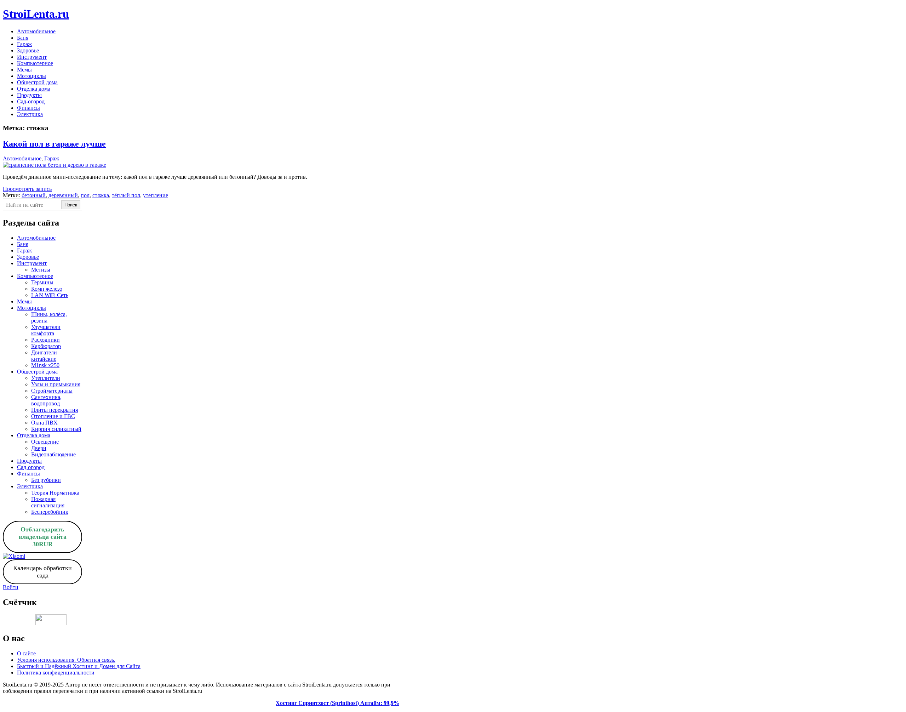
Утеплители (45, 378)
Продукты (29, 95)
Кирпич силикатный (56, 429)
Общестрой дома (37, 82)
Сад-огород (31, 101)
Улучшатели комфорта (46, 330)
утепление (155, 195)
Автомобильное (36, 31)
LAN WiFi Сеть (49, 295)
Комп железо (46, 289)
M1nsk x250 (45, 365)
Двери (38, 448)
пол (85, 195)
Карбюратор (46, 346)
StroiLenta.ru (36, 13)
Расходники (45, 340)
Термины (42, 282)
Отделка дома (33, 89)
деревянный (63, 195)
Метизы (40, 270)
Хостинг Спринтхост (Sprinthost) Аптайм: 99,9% (337, 703)
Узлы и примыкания (55, 384)
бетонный (34, 195)
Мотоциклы (31, 76)
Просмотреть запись (27, 189)
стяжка (100, 195)
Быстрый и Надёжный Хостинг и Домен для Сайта (79, 666)
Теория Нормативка (55, 493)
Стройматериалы (52, 391)
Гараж (24, 44)
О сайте (26, 653)
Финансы (28, 108)
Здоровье (28, 50)
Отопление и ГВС (53, 416)
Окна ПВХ (44, 423)
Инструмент (32, 57)
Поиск (70, 204)
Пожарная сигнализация (47, 502)
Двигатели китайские (44, 355)
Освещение (45, 442)
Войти (10, 587)
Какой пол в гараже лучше (54, 143)
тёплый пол (126, 195)
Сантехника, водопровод (46, 400)
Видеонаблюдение (53, 454)
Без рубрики (46, 480)
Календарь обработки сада (42, 571)
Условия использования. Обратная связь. (66, 660)
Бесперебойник (49, 512)
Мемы (24, 70)
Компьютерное (35, 63)
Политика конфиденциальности (55, 673)
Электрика (30, 114)
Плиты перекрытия (54, 410)
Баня (22, 38)
